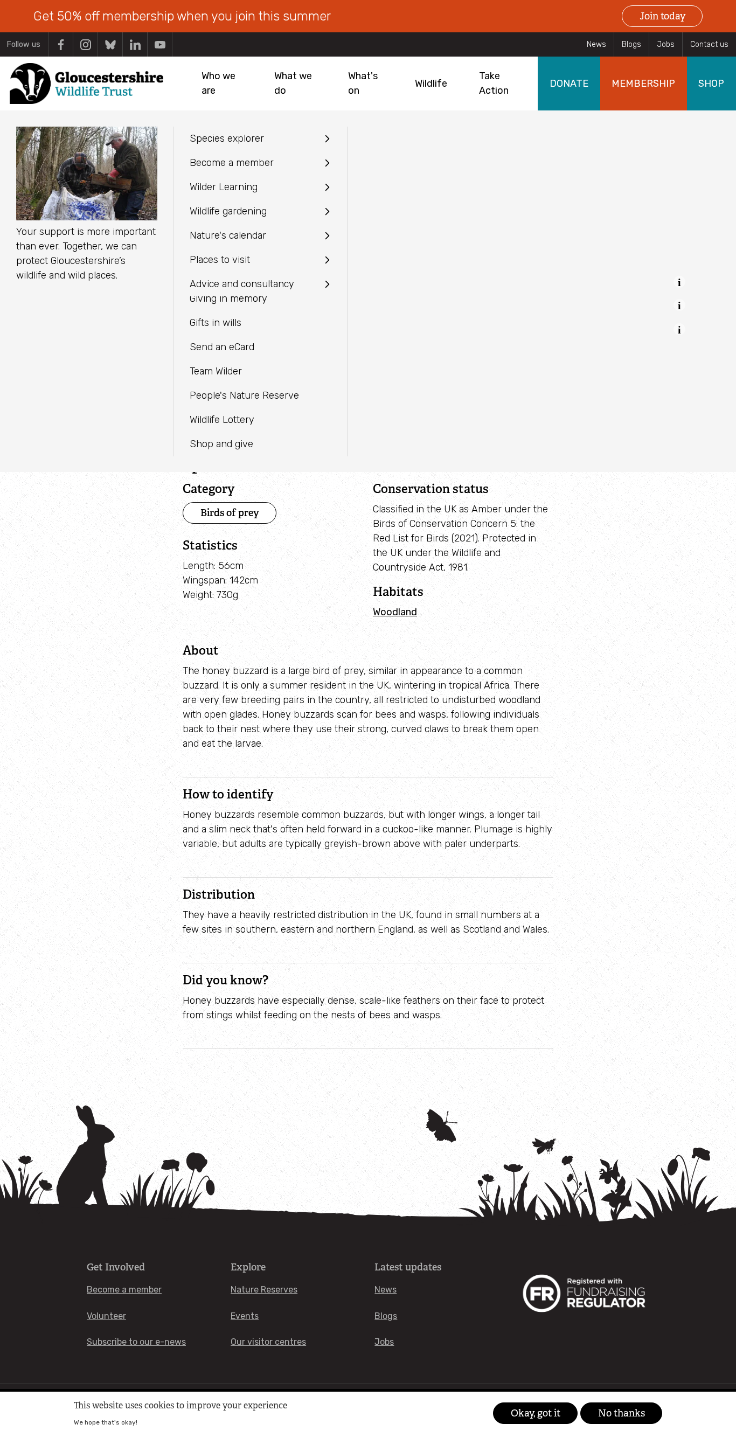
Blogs (631, 44)
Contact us (709, 44)
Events (245, 1316)
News (596, 44)
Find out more (160, 1422)
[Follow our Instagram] (85, 44)
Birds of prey (229, 512)
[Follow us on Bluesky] (110, 44)
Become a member (124, 1289)
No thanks (621, 1413)
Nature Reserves (264, 1289)
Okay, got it (535, 1413)
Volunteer (106, 1316)
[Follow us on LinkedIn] (135, 44)
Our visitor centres (268, 1342)
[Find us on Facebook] (60, 44)
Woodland (395, 612)
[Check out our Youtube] (160, 44)
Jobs (666, 44)
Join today (662, 16)
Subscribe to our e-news (136, 1342)
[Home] (86, 83)
